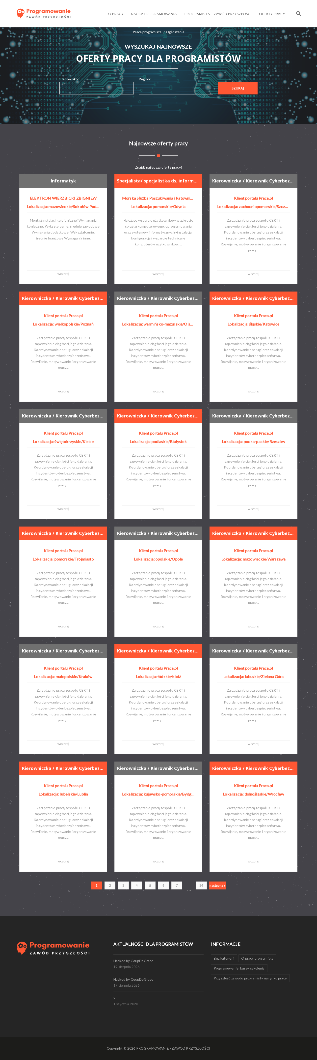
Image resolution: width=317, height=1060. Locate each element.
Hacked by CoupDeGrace (133, 961)
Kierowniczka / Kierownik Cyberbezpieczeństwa (253, 181)
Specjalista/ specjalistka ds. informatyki (158, 181)
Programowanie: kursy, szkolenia (239, 968)
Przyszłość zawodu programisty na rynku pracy (250, 978)
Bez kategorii (224, 958)
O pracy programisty (257, 958)
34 (201, 885)
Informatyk (63, 181)
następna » (218, 885)
